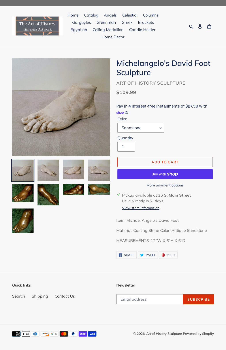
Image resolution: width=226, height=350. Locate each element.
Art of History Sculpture (164, 333)
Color (122, 118)
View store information (140, 208)
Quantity (125, 137)
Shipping (40, 296)
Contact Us (65, 296)
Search (18, 296)
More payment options (165, 185)
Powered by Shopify (198, 333)
